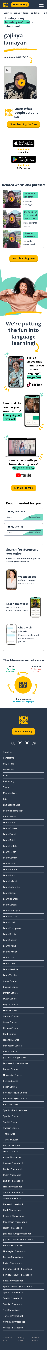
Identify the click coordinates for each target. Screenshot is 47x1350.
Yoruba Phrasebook (13, 1327)
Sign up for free (23, 487)
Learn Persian (10, 916)
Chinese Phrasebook (13, 1163)
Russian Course (10, 1104)
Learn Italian (9, 893)
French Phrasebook (12, 1186)
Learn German (10, 857)
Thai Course (9, 1133)
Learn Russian (10, 934)
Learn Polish (9, 922)
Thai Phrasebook (11, 1310)
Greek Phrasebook (12, 1198)
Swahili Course (10, 1122)
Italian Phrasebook (12, 1227)
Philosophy (8, 781)
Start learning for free (23, 124)
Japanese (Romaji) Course (15, 1063)
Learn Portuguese (12, 928)
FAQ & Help (8, 763)
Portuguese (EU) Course (15, 1098)
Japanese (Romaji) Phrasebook (18, 1239)
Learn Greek (9, 863)
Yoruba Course (10, 1151)
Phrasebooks (9, 816)
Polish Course (10, 1086)
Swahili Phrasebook (12, 1298)
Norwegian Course (12, 1075)
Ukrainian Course (11, 1145)
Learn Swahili (9, 945)
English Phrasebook (13, 1180)
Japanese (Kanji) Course (14, 1057)
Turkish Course (10, 1139)
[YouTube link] (27, 743)
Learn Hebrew (10, 869)
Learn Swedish (10, 951)
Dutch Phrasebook (12, 1174)
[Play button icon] (22, 82)
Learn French (9, 851)
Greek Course (10, 1022)
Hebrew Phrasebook (13, 1204)
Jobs (5, 799)
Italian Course (10, 1051)
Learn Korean (10, 904)
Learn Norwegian (11, 910)
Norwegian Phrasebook (15, 1251)
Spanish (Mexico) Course (15, 1110)
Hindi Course (9, 1034)
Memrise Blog (10, 793)
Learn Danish (9, 834)
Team (6, 787)
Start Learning (20, 4)
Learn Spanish (10, 940)
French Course (10, 1010)
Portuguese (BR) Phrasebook (17, 1268)
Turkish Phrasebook (13, 1315)
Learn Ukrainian (11, 969)
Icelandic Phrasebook (13, 1216)
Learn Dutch (9, 840)
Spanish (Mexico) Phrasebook (17, 1286)
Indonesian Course (31, 13)
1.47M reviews (23, 168)
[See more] (41, 5)
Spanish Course (11, 1116)
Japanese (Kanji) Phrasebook (17, 1233)
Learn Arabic (9, 822)
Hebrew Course (10, 1028)
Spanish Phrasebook (13, 1292)
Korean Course (10, 1069)
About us (7, 752)
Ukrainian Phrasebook (14, 1321)
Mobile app (8, 769)
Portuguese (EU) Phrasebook (17, 1274)
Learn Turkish (10, 963)
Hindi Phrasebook (12, 1210)
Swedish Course (11, 1128)
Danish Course (10, 992)
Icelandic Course (11, 1039)
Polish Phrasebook (12, 1263)
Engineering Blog (11, 804)
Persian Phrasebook (13, 1257)
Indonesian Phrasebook (15, 1221)
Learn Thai (8, 957)
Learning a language (13, 810)
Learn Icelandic (10, 881)
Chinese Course (11, 987)
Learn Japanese (10, 898)
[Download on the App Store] (23, 143)
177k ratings (23, 152)
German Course (11, 1016)
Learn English (10, 846)
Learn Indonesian (12, 13)
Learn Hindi (8, 875)
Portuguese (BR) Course (15, 1092)
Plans (5, 775)
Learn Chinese (10, 828)
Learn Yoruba (10, 975)
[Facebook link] (13, 743)
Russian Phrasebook (13, 1280)
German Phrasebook (13, 1192)
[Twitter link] (20, 743)
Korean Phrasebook (13, 1245)
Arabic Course (10, 981)
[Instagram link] (34, 743)
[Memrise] (6, 5)
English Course (10, 1004)
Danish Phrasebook (13, 1169)
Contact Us (8, 757)
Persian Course (10, 1081)
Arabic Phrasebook (12, 1157)
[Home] (9, 112)
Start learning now (24, 258)
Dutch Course (10, 998)
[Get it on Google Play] (23, 159)
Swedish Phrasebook (13, 1304)
